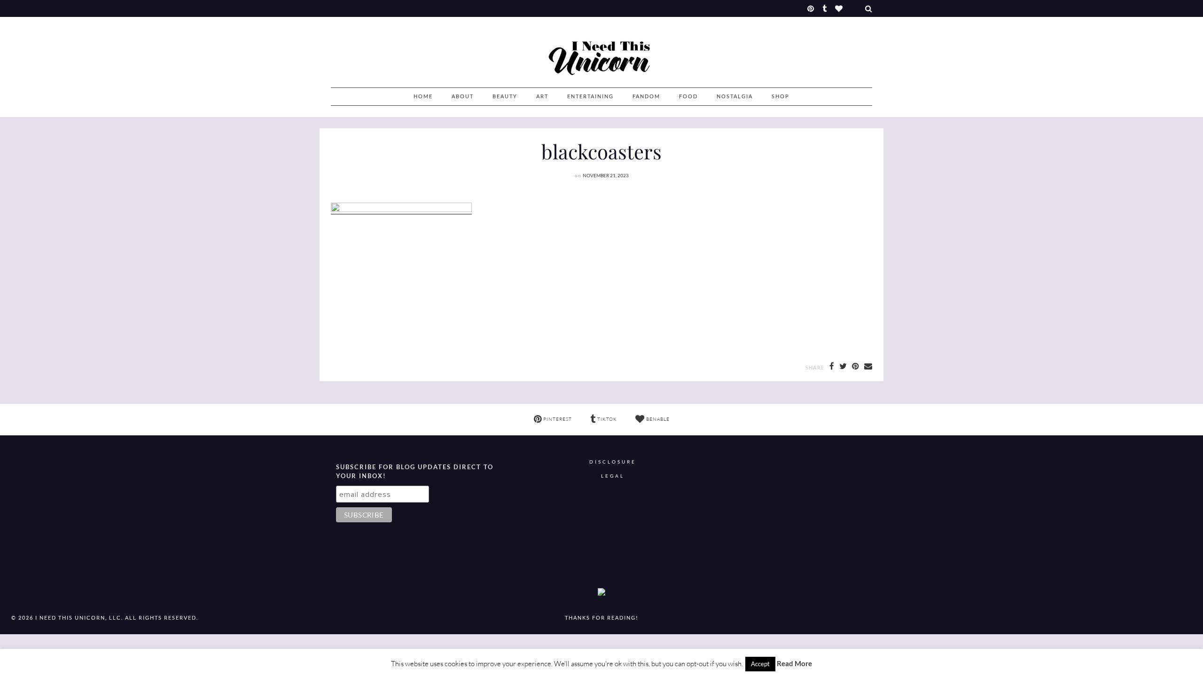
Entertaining (590, 96)
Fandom (646, 96)
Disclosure (612, 461)
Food (688, 96)
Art (542, 96)
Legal (613, 476)
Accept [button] (760, 664)
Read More (794, 663)
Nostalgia (735, 96)
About (463, 96)
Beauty (504, 96)
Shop (780, 96)
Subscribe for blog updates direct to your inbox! (414, 471)
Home (423, 96)
